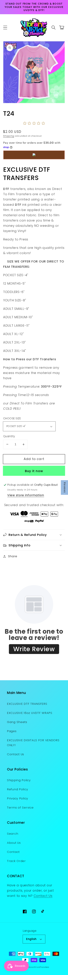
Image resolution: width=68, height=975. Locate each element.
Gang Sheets (17, 722)
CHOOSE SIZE (12, 418)
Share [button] (12, 556)
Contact (13, 852)
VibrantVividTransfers (38, 967)
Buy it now (34, 471)
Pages (12, 731)
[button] (5, 27)
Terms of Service (20, 807)
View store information (25, 495)
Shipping (8, 135)
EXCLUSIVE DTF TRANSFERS (27, 704)
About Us (14, 843)
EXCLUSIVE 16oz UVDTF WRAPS (29, 713)
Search (12, 833)
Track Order (16, 861)
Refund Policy (17, 789)
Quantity (9, 436)
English (31, 939)
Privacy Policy (17, 798)
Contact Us (15, 754)
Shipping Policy (19, 780)
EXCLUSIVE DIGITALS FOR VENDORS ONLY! (33, 742)
